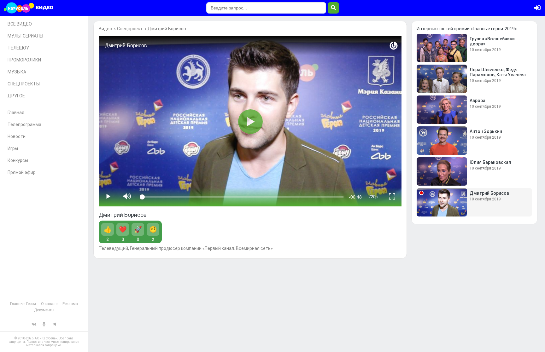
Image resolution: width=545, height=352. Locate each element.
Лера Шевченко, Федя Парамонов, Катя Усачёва (498, 72)
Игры (13, 148)
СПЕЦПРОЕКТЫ (24, 83)
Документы (44, 310)
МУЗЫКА (17, 71)
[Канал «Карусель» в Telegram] (54, 324)
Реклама (70, 304)
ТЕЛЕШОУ (18, 47)
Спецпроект (130, 28)
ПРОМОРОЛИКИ (24, 59)
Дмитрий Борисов (167, 28)
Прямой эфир (22, 172)
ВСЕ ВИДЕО (20, 23)
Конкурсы (18, 160)
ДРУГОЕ (16, 95)
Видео (105, 28)
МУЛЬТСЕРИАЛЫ (25, 35)
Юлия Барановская (490, 162)
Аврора (477, 100)
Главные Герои (23, 304)
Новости (17, 136)
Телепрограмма (24, 124)
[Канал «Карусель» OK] (44, 324)
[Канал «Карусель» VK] (34, 324)
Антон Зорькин (486, 131)
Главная (16, 112)
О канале (49, 304)
